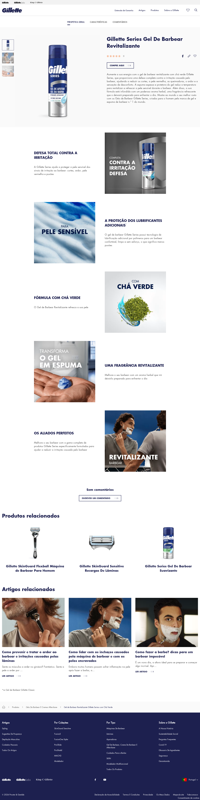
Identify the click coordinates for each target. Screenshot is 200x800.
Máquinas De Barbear (116, 728)
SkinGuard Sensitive (62, 728)
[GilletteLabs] (26, 780)
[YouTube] (104, 779)
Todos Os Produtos (114, 769)
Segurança (163, 755)
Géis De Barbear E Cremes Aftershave (41, 707)
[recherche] (196, 10)
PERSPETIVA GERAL (75, 22)
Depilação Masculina (11, 739)
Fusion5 (57, 733)
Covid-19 (163, 744)
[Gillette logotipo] (12, 10)
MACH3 (57, 755)
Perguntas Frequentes (167, 739)
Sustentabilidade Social (168, 733)
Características (98, 22)
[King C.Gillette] (47, 780)
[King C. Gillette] (36, 2)
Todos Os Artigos (9, 750)
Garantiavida (164, 761)
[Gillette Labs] (19, 2)
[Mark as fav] (187, 10)
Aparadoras (112, 739)
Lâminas (110, 733)
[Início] (3, 707)
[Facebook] (95, 779)
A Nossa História (166, 728)
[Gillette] (5, 2)
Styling (4, 728)
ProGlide (57, 744)
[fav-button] (195, 56)
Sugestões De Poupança (12, 733)
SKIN (109, 758)
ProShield (58, 750)
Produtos (15, 707)
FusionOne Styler (61, 739)
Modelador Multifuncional (117, 763)
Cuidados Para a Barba (116, 753)
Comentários (120, 22)
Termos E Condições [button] (131, 794)
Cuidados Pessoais (10, 744)
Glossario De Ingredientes (169, 750)
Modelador (59, 761)
